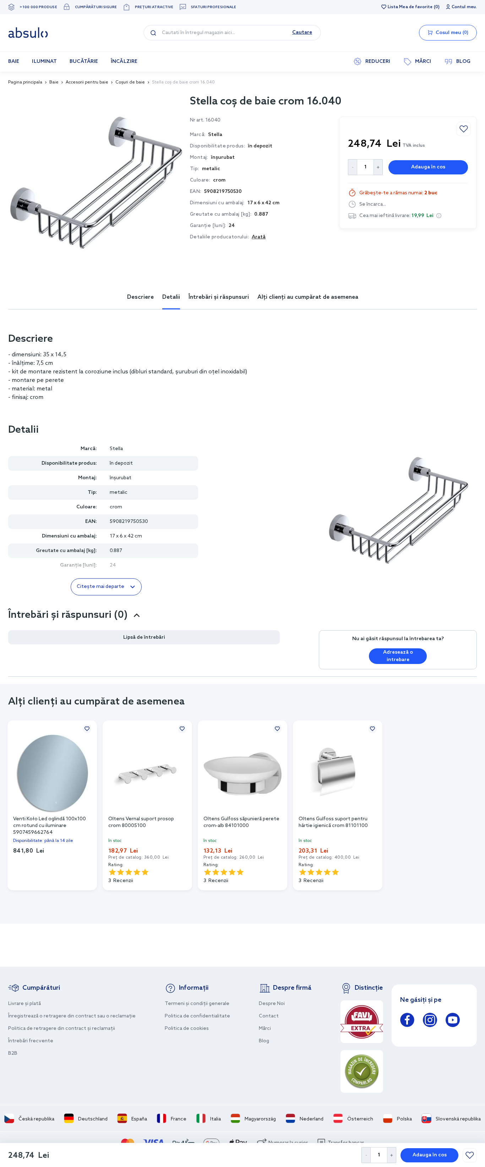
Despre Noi (272, 1004)
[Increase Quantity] (391, 1155)
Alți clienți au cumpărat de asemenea (307, 297)
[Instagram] (430, 1021)
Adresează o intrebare (398, 656)
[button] (438, 215)
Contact (269, 1016)
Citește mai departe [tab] (100, 587)
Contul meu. (464, 7)
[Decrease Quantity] (365, 1155)
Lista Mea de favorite (410, 7)
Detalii (171, 297)
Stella (116, 449)
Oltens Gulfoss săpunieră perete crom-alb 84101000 (241, 822)
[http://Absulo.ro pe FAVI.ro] (361, 1021)
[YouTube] (453, 1021)
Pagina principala (25, 82)
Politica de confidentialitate (197, 1016)
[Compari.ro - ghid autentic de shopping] (361, 1071)
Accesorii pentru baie (87, 82)
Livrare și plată (24, 1004)
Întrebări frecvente (30, 1041)
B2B (12, 1053)
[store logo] (28, 32)
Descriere (140, 297)
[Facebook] (407, 1021)
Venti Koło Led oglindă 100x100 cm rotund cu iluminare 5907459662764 (49, 825)
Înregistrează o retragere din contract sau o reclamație (72, 1016)
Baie (54, 82)
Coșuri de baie (130, 82)
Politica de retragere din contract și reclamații (61, 1029)
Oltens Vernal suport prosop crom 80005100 (141, 822)
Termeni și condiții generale (197, 1004)
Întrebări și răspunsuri (219, 297)
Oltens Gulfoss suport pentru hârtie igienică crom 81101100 (333, 822)
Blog (264, 1041)
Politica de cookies (187, 1029)
